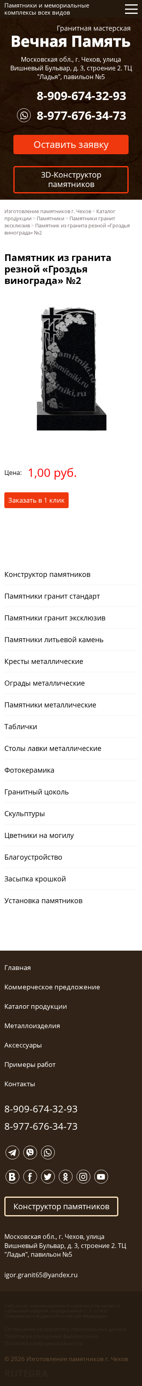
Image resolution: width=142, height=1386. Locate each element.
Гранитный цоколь (36, 791)
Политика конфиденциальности (43, 1343)
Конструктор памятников (47, 574)
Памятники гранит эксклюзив (54, 617)
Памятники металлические (50, 704)
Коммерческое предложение (52, 986)
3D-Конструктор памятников (71, 179)
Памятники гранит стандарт (52, 596)
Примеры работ (30, 1064)
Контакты (19, 1083)
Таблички (20, 726)
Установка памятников (43, 900)
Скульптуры (24, 813)
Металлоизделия (32, 1025)
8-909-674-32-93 (81, 95)
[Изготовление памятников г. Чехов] (71, 35)
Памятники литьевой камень (54, 639)
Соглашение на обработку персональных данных (65, 1329)
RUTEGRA (26, 1373)
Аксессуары (23, 1044)
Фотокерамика (29, 770)
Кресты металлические (43, 661)
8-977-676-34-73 (81, 115)
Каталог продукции (35, 1006)
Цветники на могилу (39, 835)
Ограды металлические (44, 683)
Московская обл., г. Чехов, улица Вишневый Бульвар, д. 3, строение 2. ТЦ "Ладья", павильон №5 (71, 68)
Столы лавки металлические (52, 748)
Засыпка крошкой (35, 878)
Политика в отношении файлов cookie (51, 1336)
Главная (17, 967)
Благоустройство (33, 857)
